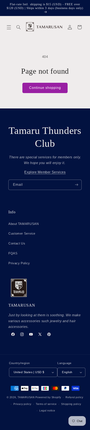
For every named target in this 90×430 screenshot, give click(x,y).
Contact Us (16, 243)
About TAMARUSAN (23, 224)
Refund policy (74, 397)
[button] (9, 27)
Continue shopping (45, 87)
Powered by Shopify (48, 397)
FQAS (13, 253)
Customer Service (21, 233)
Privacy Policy (19, 263)
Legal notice (47, 410)
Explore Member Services (45, 172)
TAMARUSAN (26, 397)
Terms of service (46, 404)
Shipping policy (71, 404)
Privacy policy (22, 404)
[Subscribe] (76, 185)
